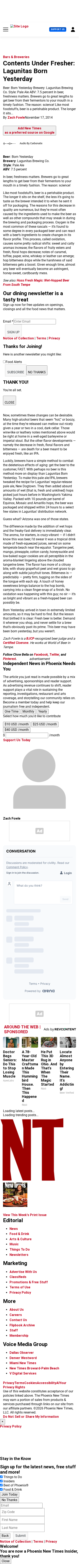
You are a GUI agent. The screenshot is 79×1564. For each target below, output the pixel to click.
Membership (19, 1336)
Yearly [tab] (42, 711)
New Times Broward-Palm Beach (34, 1368)
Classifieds (18, 1277)
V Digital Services (23, 1373)
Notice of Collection (18, 338)
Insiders (9, 1481)
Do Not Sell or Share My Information (31, 1417)
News (14, 1229)
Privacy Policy (20, 1292)
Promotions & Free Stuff (29, 1282)
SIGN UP (13, 332)
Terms (41, 338)
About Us (17, 1310)
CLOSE (9, 402)
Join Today (10, 1494)
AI (57, 1383)
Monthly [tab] (28, 711)
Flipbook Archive (22, 1325)
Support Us (58, 29)
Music (14, 1244)
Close (6, 1561)
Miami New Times (23, 1363)
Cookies (30, 1383)
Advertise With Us (23, 1272)
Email (8, 321)
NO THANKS (37, 372)
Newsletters (19, 1255)
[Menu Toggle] (5, 29)
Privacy (54, 338)
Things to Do (12, 1477)
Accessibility (46, 1383)
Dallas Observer (22, 1353)
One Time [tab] (11, 711)
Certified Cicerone (15, 643)
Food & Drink (19, 1234)
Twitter (54, 654)
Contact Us (18, 1320)
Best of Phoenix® (16, 1485)
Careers (16, 1315)
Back (5, 1536)
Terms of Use (20, 1287)
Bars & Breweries (16, 57)
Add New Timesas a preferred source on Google (29, 130)
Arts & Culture (21, 1239)
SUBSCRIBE (15, 372)
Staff (14, 1330)
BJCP (30, 638)
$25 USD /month (45, 724)
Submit (20, 1536)
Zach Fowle (16, 117)
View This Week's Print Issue (25, 1215)
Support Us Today (16, 740)
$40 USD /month (17, 730)
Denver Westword (23, 1358)
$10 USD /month (17, 724)
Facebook (41, 654)
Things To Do (20, 1249)
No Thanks (9, 1500)
